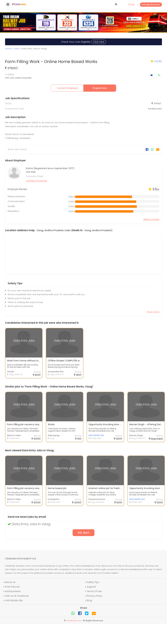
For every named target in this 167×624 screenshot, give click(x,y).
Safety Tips (93, 582)
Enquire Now (100, 88)
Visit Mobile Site (14, 600)
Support (91, 586)
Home (8, 48)
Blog (89, 600)
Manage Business (151, 4)
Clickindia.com (74, 620)
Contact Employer (67, 88)
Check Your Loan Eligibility (82, 41)
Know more (153, 311)
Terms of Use (94, 591)
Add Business (13, 591)
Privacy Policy (94, 595)
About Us (10, 582)
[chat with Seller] (151, 75)
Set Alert (83, 533)
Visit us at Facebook (17, 595)
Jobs (16, 48)
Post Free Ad (12, 586)
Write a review (151, 219)
